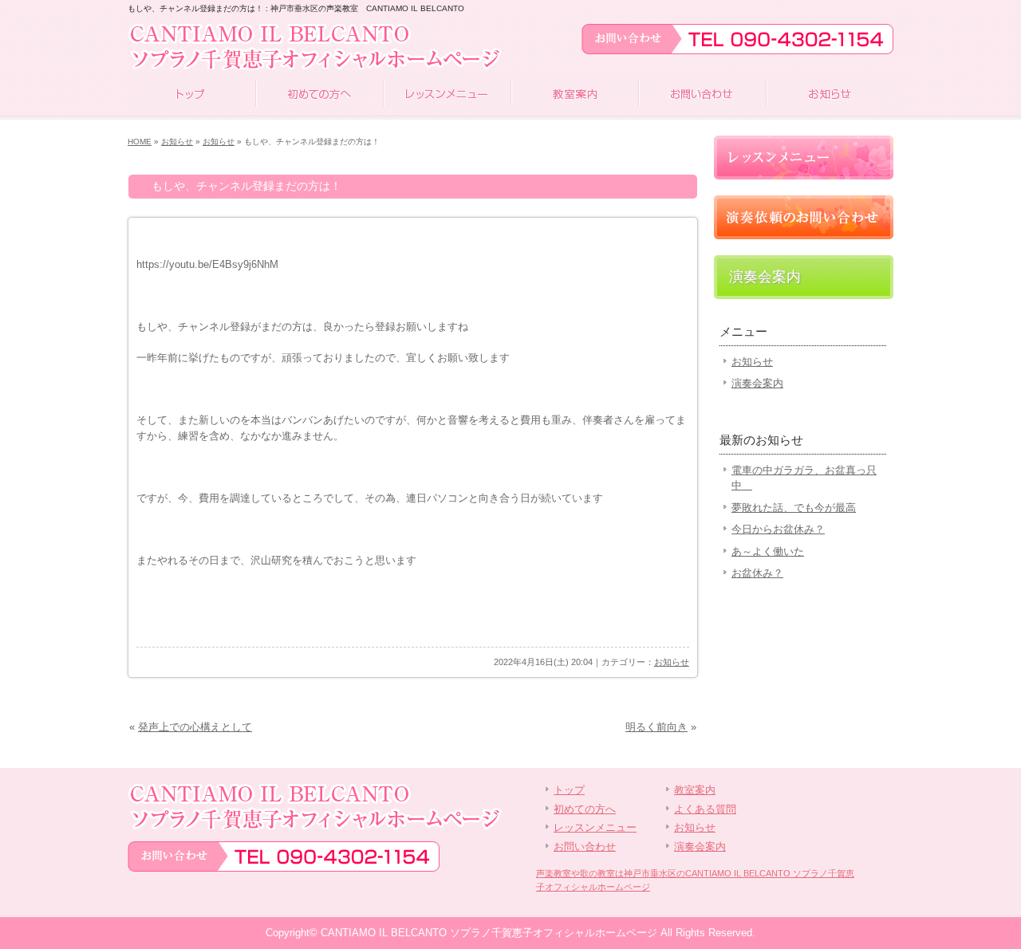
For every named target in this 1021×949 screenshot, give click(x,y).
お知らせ (829, 96)
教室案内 (574, 96)
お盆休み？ (757, 573)
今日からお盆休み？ (778, 529)
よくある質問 (705, 809)
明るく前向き (656, 727)
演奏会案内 (765, 277)
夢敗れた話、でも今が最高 (793, 508)
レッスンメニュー (446, 96)
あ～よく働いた (767, 551)
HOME (140, 141)
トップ (191, 96)
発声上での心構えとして (195, 727)
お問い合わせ (702, 96)
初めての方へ (319, 96)
